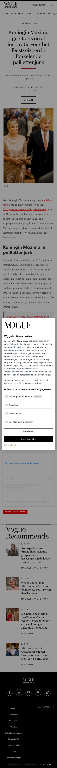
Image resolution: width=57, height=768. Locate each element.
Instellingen (28, 431)
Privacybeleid (10, 445)
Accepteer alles (28, 439)
